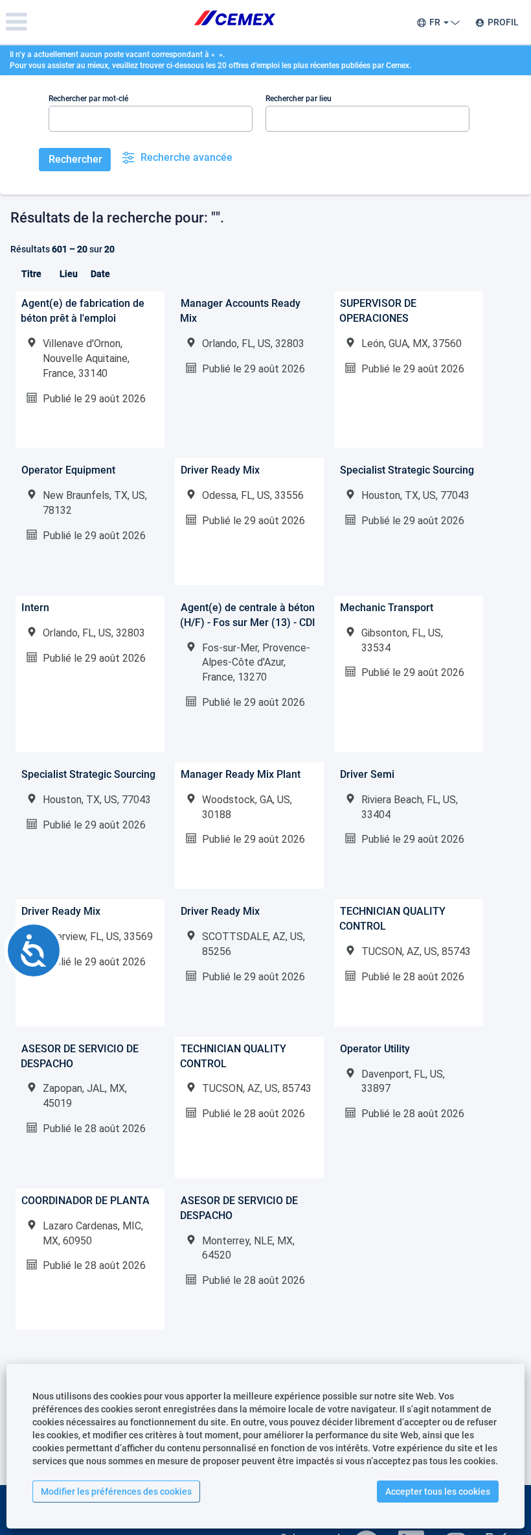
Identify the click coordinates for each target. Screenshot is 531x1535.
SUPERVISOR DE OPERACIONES (377, 310)
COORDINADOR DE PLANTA (85, 1200)
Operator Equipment (68, 470)
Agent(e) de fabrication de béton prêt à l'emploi (82, 310)
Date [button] (100, 274)
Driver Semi (367, 774)
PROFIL (503, 22)
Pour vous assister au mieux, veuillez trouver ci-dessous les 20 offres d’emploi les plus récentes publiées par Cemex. (210, 65)
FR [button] (435, 22)
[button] (88, 22)
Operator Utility (375, 1049)
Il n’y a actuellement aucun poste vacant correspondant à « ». (117, 54)
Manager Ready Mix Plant (240, 774)
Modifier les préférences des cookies (116, 1491)
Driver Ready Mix (220, 470)
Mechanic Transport (386, 607)
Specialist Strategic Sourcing (407, 470)
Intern (35, 607)
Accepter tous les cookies (437, 1491)
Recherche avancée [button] (186, 157)
